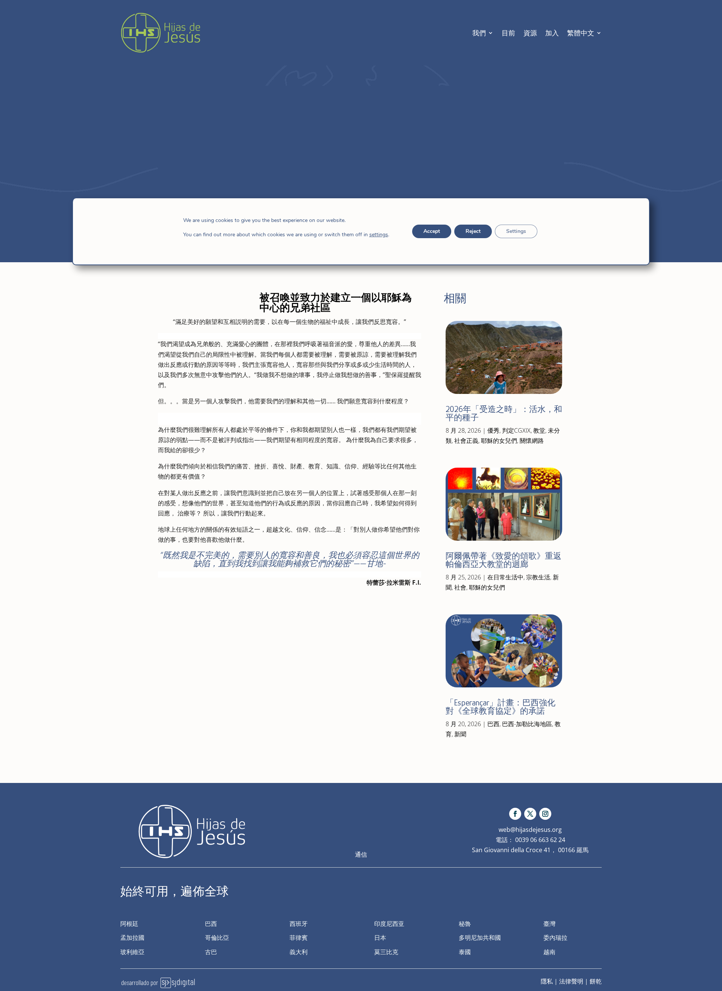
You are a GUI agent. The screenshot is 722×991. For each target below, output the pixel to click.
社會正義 (466, 440)
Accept (431, 231)
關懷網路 (532, 440)
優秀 (493, 430)
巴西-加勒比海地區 (527, 724)
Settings (516, 231)
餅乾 (596, 981)
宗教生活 (538, 577)
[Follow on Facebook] (515, 814)
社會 (460, 587)
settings (378, 234)
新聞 (460, 734)
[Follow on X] (530, 814)
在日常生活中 (505, 577)
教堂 (539, 430)
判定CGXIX (516, 430)
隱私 (547, 981)
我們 (479, 32)
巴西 (493, 724)
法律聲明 (571, 981)
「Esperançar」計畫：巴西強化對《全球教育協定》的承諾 (500, 707)
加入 (552, 32)
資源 (530, 32)
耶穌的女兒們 (499, 440)
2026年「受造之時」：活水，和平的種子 (504, 413)
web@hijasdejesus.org (530, 829)
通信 (361, 854)
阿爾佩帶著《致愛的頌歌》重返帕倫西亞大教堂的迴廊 (503, 560)
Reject (473, 231)
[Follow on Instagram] (545, 814)
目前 (508, 32)
